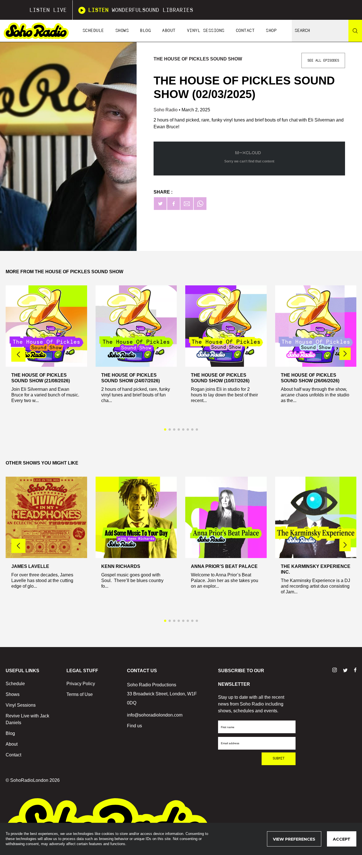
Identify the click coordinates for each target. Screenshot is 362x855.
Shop (271, 31)
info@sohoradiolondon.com (154, 715)
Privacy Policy (80, 683)
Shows (122, 31)
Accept (341, 839)
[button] (345, 354)
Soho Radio (166, 109)
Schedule (93, 31)
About (169, 31)
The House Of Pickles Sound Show (198, 59)
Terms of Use (79, 694)
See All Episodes (323, 60)
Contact (245, 31)
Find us (134, 725)
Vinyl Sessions (206, 31)
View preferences (294, 839)
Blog (145, 31)
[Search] (355, 31)
